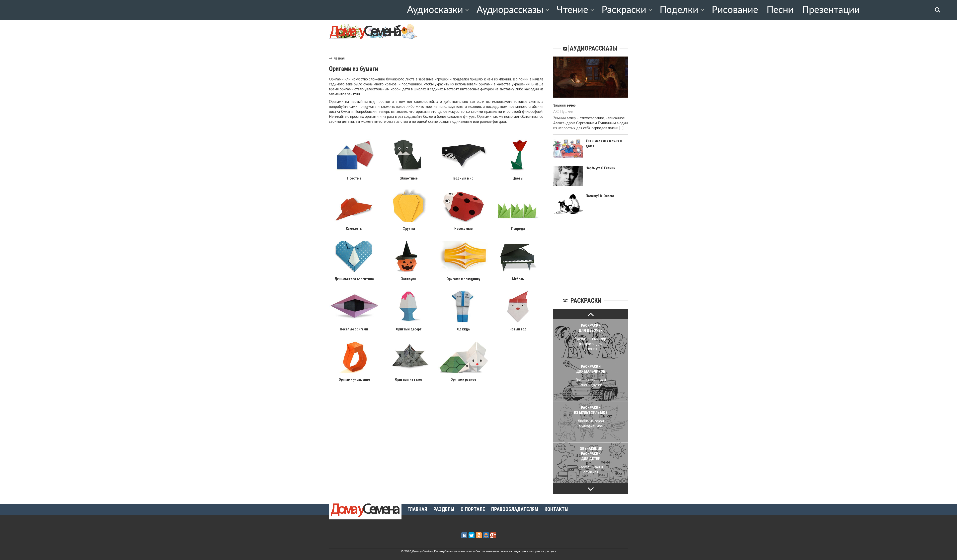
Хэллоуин (408, 279)
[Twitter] (472, 535)
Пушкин (566, 112)
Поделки (679, 10)
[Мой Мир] (486, 535)
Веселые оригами (354, 329)
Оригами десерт (409, 329)
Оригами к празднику (463, 279)
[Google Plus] (493, 535)
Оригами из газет (409, 379)
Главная (338, 58)
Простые (354, 178)
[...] (621, 128)
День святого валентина (354, 279)
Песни (780, 10)
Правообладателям (514, 509)
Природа (518, 229)
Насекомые (463, 229)
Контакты (556, 509)
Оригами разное (463, 379)
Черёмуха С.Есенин (600, 168)
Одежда (463, 329)
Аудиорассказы (510, 10)
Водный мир (463, 178)
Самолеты (354, 229)
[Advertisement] (590, 255)
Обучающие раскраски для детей (591, 453)
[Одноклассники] (479, 535)
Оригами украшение (354, 379)
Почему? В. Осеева (600, 196)
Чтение (572, 10)
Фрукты (408, 229)
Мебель (518, 279)
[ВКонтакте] (464, 535)
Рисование (735, 10)
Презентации (831, 10)
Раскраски (624, 10)
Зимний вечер (564, 105)
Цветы (518, 178)
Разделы (443, 509)
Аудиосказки (435, 10)
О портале (473, 509)
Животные (408, 178)
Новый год (518, 329)
